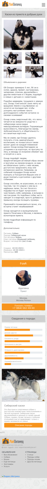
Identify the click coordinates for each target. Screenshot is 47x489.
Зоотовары (8, 464)
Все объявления (10, 455)
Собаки (7, 457)
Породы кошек (33, 459)
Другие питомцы (34, 462)
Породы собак (33, 457)
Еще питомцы (9, 462)
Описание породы (23, 425)
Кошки (6, 459)
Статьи (30, 455)
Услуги (7, 466)
